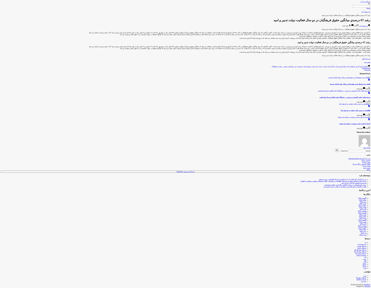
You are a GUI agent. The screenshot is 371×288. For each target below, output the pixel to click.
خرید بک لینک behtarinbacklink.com (359, 158)
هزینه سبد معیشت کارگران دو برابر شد (354, 183)
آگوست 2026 (362, 198)
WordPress (367, 284)
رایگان (368, 169)
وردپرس (363, 281)
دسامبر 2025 (362, 205)
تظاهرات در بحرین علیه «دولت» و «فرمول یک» (355, 110)
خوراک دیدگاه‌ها (361, 279)
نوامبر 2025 (362, 207)
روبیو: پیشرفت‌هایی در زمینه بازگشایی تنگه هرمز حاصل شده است (345, 185)
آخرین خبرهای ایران (353, 66)
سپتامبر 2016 (362, 226)
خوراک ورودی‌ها (361, 277)
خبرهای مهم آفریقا (360, 250)
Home (368, 8)
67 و (361, 66)
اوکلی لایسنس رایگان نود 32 (361, 164)
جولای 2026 (362, 200)
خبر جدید (315, 66)
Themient (367, 286)
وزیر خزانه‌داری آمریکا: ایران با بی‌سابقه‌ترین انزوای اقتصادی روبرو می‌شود (342, 179)
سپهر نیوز (367, 62)
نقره (365, 268)
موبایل (364, 266)
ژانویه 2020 (362, 218)
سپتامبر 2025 (362, 211)
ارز (365, 242)
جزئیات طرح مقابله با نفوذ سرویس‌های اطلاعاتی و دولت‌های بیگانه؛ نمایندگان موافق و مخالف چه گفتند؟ (333, 181)
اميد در (325, 66)
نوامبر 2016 (362, 222)
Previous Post (366, 68)
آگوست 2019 (362, 220)
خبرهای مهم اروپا (360, 253)
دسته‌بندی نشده (361, 255)
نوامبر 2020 (362, 215)
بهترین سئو (366, 168)
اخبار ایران (331, 66)
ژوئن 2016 (363, 231)
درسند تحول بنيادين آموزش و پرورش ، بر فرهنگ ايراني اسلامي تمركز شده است (345, 97)
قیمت (364, 262)
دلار (365, 257)
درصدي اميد (307, 66)
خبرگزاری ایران (365, 2)
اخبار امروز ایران (340, 66)
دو (295, 66)
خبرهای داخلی (361, 248)
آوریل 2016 (362, 235)
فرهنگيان (274, 66)
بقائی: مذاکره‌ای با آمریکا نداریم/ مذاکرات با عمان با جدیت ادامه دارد (344, 186)
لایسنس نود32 (365, 160)
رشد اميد (291, 66)
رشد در (285, 66)
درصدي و (300, 66)
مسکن (364, 264)
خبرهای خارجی (361, 246)
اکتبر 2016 (363, 224)
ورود (364, 276)
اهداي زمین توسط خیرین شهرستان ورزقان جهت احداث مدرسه (350, 84)
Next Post (367, 70)
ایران (320, 66)
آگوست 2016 (362, 227)
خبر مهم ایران (365, 12)
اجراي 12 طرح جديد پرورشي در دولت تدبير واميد (354, 123)
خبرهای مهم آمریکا (360, 251)
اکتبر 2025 (363, 209)
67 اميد (365, 66)
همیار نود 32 (366, 166)
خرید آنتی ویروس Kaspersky (185, 171)
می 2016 (363, 233)
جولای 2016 (362, 229)
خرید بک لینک (366, 59)
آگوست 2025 (362, 213)
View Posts (366, 148)
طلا (365, 261)
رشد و (280, 66)
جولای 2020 (362, 216)
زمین (364, 259)
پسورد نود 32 (366, 162)
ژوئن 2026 (363, 202)
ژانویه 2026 (362, 203)
